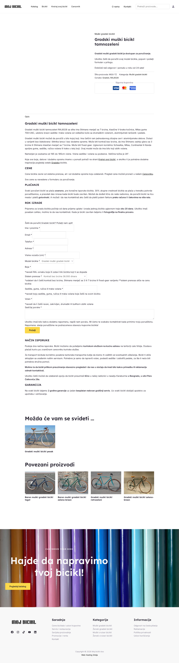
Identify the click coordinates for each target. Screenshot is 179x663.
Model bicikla (32, 261)
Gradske (55, 162)
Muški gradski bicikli (105, 34)
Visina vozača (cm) (35, 255)
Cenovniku (147, 174)
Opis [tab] (27, 116)
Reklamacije (139, 629)
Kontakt (127, 6)
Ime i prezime (32, 228)
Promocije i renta (60, 635)
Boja (28, 267)
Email (28, 234)
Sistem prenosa (33, 276)
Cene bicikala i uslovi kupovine (66, 625)
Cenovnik (75, 6)
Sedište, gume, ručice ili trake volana (44, 288)
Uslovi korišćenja (142, 635)
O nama (116, 6)
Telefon (29, 241)
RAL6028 (114, 78)
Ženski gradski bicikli (102, 629)
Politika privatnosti (142, 632)
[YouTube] (29, 632)
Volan (28, 299)
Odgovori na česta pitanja (145, 625)
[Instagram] (18, 632)
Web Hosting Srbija (89, 655)
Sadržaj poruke (33, 307)
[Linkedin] (35, 632)
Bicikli (44, 6)
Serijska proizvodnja (61, 632)
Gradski (105, 78)
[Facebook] (12, 632)
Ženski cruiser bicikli (102, 635)
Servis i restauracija (61, 629)
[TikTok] (23, 632)
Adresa (29, 248)
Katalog (34, 6)
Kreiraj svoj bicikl (59, 6)
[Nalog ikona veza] (173, 6)
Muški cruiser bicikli (102, 632)
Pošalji (32, 330)
